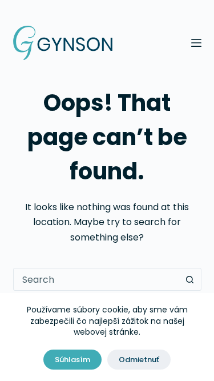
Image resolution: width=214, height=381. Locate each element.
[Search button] (190, 279)
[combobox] (96, 279)
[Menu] (196, 43)
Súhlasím (72, 359)
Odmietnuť (139, 359)
